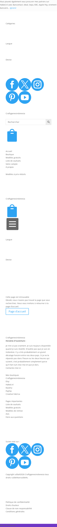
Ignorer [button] (13, 8)
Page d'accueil (17, 311)
